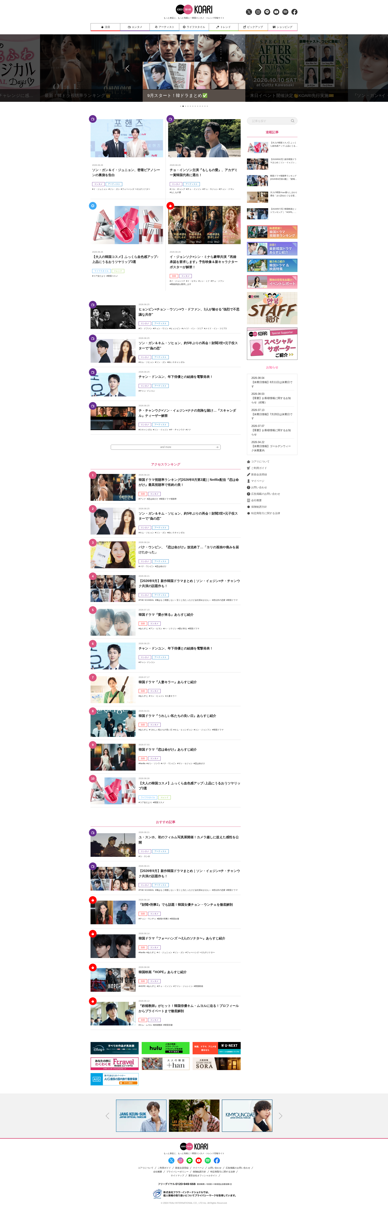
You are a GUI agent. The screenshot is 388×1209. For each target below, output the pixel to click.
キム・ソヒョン (147, 362)
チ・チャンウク (178, 430)
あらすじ (144, 628)
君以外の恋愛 (219, 600)
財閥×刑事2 (163, 919)
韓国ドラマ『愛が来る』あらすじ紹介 (166, 614)
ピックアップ (255, 26)
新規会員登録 (259, 474)
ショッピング (284, 26)
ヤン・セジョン (185, 763)
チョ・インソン (194, 189)
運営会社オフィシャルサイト (202, 1175)
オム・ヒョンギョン (184, 730)
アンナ (143, 499)
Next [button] (281, 1116)
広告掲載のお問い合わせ (265, 493)
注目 (107, 26)
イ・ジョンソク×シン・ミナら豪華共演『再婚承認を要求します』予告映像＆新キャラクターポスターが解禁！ (204, 262)
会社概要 (256, 500)
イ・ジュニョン (100, 189)
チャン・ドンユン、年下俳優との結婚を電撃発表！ (176, 376)
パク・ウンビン (147, 566)
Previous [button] (107, 1116)
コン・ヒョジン (157, 696)
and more (165, 447)
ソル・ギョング (178, 189)
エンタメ (137, 26)
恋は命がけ (153, 499)
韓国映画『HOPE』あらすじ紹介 (163, 972)
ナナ (189, 430)
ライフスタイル (196, 26)
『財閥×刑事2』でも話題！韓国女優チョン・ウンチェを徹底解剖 (186, 904)
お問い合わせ (259, 487)
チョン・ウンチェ (148, 919)
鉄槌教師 (158, 1025)
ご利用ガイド (259, 468)
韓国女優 (175, 919)
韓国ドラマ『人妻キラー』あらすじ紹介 (168, 682)
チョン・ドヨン (227, 189)
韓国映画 (199, 986)
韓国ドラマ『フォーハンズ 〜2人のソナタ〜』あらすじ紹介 (182, 938)
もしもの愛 (176, 192)
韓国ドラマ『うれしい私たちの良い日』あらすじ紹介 (177, 715)
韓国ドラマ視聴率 (168, 499)
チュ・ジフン (218, 281)
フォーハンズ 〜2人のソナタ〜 (136, 189)
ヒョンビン (176, 328)
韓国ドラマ (233, 600)
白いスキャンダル (177, 362)
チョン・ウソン (161, 328)
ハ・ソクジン (170, 628)
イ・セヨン (192, 281)
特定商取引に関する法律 (265, 513)
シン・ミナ (205, 281)
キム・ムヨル (146, 1025)
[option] (141, 1116)
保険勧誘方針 (259, 506)
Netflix (143, 763)
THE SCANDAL (147, 600)
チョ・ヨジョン (211, 189)
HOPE (143, 986)
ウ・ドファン (146, 328)
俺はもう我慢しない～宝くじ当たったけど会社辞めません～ (183, 600)
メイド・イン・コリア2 (216, 328)
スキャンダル (146, 430)
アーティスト (166, 26)
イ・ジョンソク (178, 281)
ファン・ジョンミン (184, 986)
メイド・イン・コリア (193, 328)
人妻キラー (172, 696)
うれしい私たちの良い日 (161, 730)
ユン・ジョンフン (203, 730)
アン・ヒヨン (156, 628)
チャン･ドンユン (147, 391)
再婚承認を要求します (181, 284)
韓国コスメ (113, 276)
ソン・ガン (115, 189)
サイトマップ (177, 1175)
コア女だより (99, 276)
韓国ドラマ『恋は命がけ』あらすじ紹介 (168, 749)
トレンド (225, 26)
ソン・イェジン (161, 430)
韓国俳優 (168, 1025)
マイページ (257, 480)
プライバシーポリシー (177, 1172)
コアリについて (260, 461)
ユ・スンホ (145, 856)
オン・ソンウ (154, 763)
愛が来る (183, 628)
